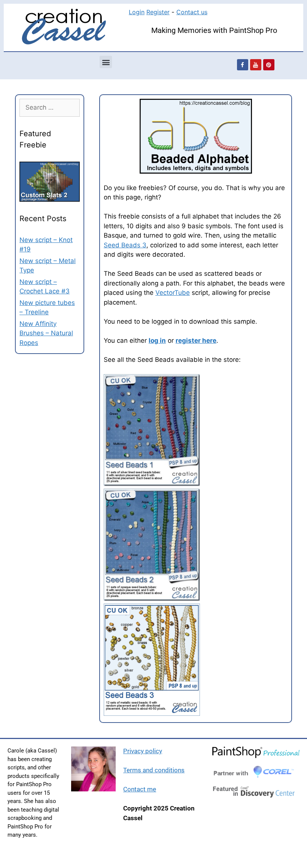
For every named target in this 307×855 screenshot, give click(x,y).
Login (137, 12)
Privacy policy (142, 751)
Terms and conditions (154, 770)
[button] (106, 62)
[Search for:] (49, 107)
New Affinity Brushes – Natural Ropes (46, 333)
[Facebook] (242, 64)
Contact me (139, 789)
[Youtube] (255, 64)
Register (158, 12)
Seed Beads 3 (125, 245)
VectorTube (172, 292)
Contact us (191, 12)
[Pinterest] (268, 64)
